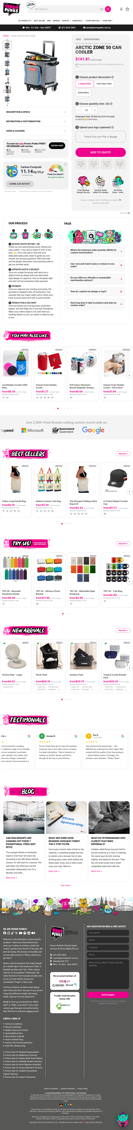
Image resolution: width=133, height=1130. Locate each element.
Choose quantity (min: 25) (94, 103)
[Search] (108, 9)
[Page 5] (71, 408)
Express (56, 21)
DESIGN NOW (57, 145)
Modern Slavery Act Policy (16, 1030)
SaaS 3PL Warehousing (15, 1046)
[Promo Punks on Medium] (33, 933)
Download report (19, 184)
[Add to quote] (27, 397)
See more (66, 885)
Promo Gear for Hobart (15, 1077)
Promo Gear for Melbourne (16, 1055)
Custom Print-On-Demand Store (18, 1043)
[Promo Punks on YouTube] (20, 933)
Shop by (65, 21)
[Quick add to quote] (29, 690)
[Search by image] (101, 9)
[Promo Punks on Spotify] (24, 933)
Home (6, 36)
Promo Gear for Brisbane (16, 1052)
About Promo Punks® (14, 1036)
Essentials (77, 21)
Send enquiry (108, 995)
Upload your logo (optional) (95, 127)
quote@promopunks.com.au (98, 27)
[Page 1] (58, 408)
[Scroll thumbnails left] (7, 40)
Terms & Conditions (13, 1024)
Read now (11, 877)
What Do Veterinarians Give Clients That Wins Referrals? (108, 841)
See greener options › (56, 177)
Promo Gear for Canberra (16, 1071)
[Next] (129, 375)
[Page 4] (68, 408)
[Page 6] (75, 408)
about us (30, 1011)
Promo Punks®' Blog (14, 1039)
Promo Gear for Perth (14, 1064)
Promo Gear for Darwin (15, 1068)
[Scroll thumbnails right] (7, 105)
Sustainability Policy (14, 1033)
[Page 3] (64, 408)
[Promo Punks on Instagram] (8, 933)
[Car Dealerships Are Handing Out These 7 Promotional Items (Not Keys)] (23, 817)
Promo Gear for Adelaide (16, 1061)
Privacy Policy (112, 1003)
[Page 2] (61, 408)
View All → (123, 454)
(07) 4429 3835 (68, 27)
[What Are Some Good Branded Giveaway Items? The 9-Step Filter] (66, 817)
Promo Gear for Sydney (15, 1058)
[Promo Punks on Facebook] (4, 933)
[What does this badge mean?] (65, 164)
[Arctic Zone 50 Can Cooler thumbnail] (7, 45)
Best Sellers (39, 21)
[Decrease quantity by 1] (78, 110)
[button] (100, 65)
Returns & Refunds (13, 1027)
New (49, 21)
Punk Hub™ (108, 21)
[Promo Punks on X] (16, 933)
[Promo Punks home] (11, 9)
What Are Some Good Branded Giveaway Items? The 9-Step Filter (64, 841)
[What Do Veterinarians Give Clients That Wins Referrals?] (109, 817)
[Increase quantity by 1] (95, 110)
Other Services (93, 21)
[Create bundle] (21, 397)
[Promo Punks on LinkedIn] (28, 933)
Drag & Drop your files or (100, 136)
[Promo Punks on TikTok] (12, 933)
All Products (24, 21)
